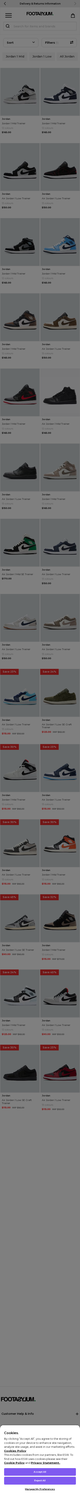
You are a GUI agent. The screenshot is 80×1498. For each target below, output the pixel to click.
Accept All (40, 1471)
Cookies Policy (15, 1450)
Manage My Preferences (40, 1489)
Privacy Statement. (45, 1462)
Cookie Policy (14, 1462)
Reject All (40, 1480)
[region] (40, 1461)
